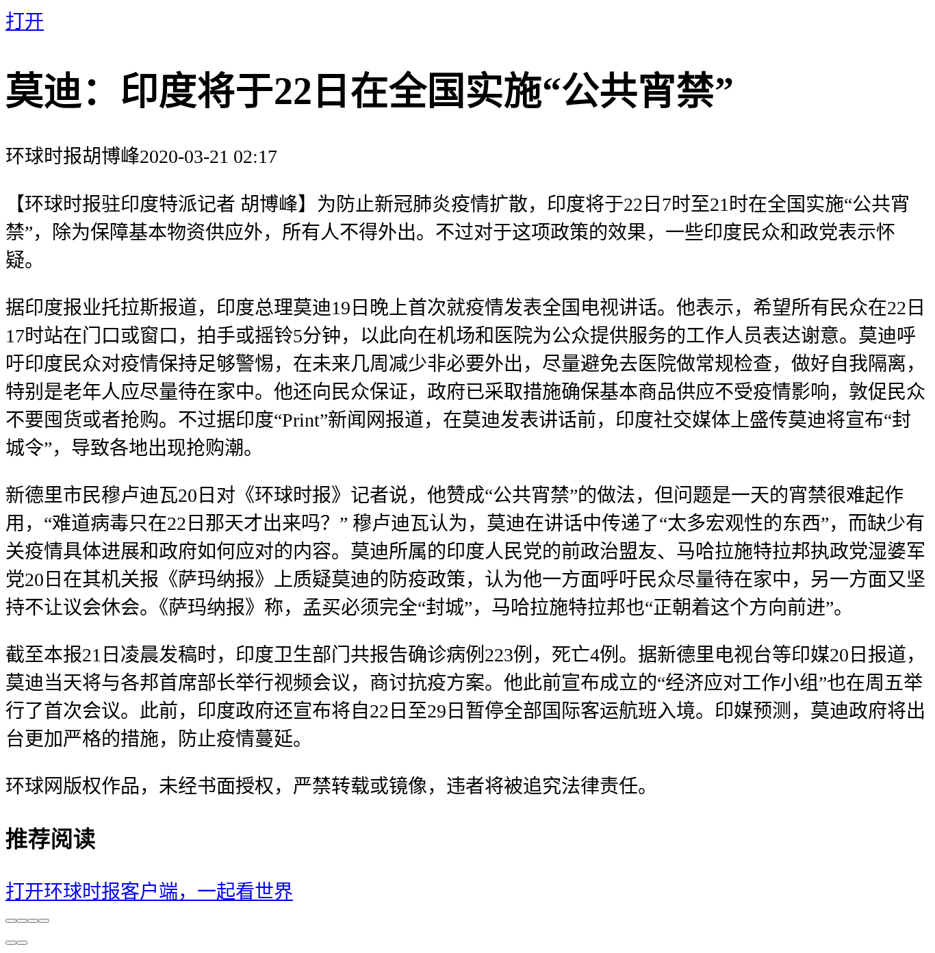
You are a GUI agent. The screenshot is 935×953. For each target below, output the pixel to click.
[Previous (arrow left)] (10, 943)
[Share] (21, 921)
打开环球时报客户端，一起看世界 (149, 891)
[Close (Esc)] (10, 921)
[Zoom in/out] (43, 921)
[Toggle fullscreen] (32, 921)
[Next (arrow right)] (21, 943)
